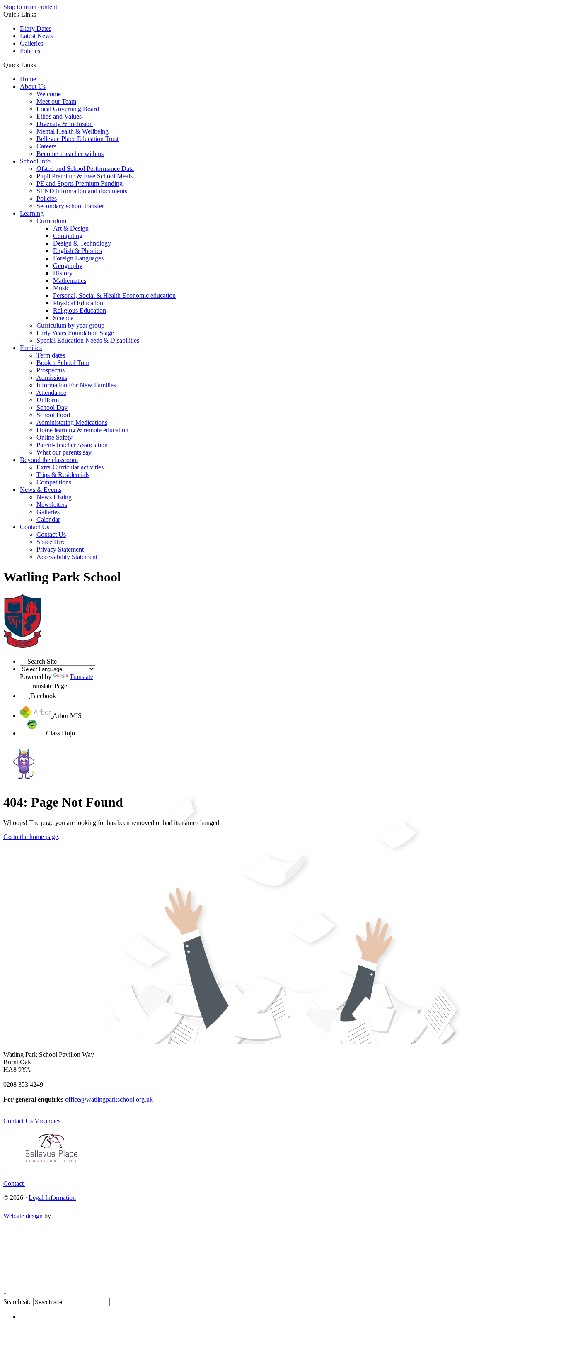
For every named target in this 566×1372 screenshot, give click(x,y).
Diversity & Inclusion (64, 123)
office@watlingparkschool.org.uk (109, 1099)
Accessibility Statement (66, 556)
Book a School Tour (62, 362)
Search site (17, 1301)
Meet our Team (56, 101)
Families (31, 347)
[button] (39, 64)
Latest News (36, 35)
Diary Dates (35, 28)
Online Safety (54, 437)
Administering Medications (71, 422)
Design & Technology (82, 243)
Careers (46, 146)
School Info (35, 161)
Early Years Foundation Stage (75, 332)
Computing (67, 235)
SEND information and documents (81, 191)
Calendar (48, 519)
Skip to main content (30, 6)
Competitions (53, 482)
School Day (52, 407)
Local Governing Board (67, 108)
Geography (67, 265)
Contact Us (34, 526)
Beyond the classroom (49, 459)
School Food (53, 414)
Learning (32, 213)
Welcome (48, 93)
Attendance (51, 392)
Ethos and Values (59, 116)
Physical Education (78, 303)
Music (61, 288)
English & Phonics (77, 250)
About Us (33, 86)
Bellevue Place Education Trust (77, 138)
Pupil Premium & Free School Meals (84, 176)
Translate (81, 676)
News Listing (54, 497)
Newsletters (51, 504)
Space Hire (50, 541)
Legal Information (52, 1197)
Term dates (50, 355)
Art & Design (71, 228)
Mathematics (69, 280)
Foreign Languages (78, 258)
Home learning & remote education (82, 429)
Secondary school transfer (70, 205)
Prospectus (50, 370)
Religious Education (79, 310)
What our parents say (64, 452)
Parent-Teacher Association (72, 444)
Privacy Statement (60, 549)
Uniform (47, 400)
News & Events (40, 489)
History (63, 273)
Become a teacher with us (70, 153)
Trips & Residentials (62, 474)
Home (28, 79)
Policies (30, 50)
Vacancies (47, 1120)
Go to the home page (30, 836)
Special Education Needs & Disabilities (87, 340)
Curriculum (51, 220)
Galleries (31, 43)
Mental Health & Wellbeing (72, 131)
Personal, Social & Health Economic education (114, 295)
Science (63, 317)
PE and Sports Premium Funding (79, 183)
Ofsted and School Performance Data (85, 168)
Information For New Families (76, 385)
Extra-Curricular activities (70, 467)
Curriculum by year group (70, 325)
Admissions (51, 377)
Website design (23, 1215)
